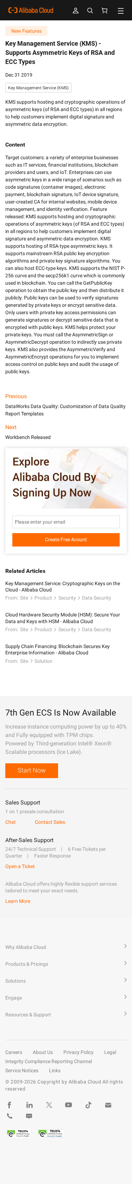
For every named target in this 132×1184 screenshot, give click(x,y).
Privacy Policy (78, 1052)
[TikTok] (88, 1105)
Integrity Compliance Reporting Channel (48, 1061)
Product (43, 598)
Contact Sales (50, 822)
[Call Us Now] (9, 1116)
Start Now (32, 770)
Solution (43, 661)
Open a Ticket (20, 866)
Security (67, 598)
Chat (10, 822)
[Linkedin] (29, 1105)
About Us (43, 1052)
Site (24, 598)
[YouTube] (68, 1105)
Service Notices (21, 1070)
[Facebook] (9, 1105)
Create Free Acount (66, 539)
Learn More (17, 901)
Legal (110, 1052)
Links (55, 1070)
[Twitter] (49, 1105)
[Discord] (29, 1116)
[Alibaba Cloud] (30, 10)
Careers (13, 1052)
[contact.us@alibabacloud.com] (108, 1105)
